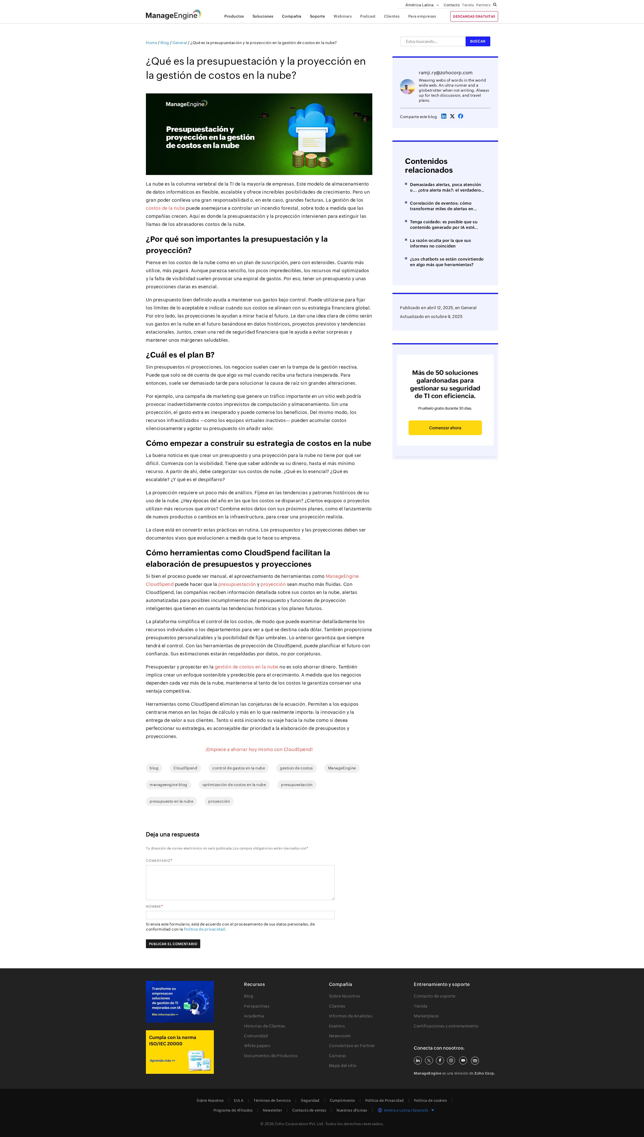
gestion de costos (296, 768)
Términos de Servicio (272, 1100)
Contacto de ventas (309, 1110)
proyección (219, 801)
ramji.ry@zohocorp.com (446, 72)
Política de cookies (430, 1100)
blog (154, 768)
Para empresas (422, 16)
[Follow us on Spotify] (475, 1061)
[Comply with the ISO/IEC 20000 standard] (180, 1052)
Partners (483, 5)
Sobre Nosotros (344, 996)
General (469, 307)
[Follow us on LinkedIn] (418, 1060)
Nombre (153, 906)
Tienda (468, 5)
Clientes (392, 16)
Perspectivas (257, 1006)
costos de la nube (165, 208)
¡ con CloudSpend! (259, 749)
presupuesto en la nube (171, 801)
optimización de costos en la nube (234, 785)
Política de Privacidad (384, 1100)
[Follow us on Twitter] (429, 1060)
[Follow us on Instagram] (451, 1060)
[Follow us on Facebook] (440, 1060)
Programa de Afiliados (233, 1110)
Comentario (158, 861)
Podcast (368, 16)
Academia (254, 1016)
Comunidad (256, 1036)
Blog (248, 996)
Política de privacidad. (205, 929)
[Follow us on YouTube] (463, 1060)
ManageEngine (342, 768)
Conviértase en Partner (352, 1045)
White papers (257, 1045)
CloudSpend (185, 768)
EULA (238, 1100)
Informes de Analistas (351, 1016)
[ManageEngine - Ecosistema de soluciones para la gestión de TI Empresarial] (173, 18)
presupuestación (297, 785)
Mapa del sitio (343, 1065)
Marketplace (426, 1016)
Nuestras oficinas (352, 1110)
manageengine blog (168, 785)
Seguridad (310, 1100)
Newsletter (272, 1110)
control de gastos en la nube (238, 768)
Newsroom (340, 1036)
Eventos (337, 1026)
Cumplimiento (342, 1100)
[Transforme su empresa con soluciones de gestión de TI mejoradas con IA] (180, 1002)
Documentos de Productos (271, 1055)
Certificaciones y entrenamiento (446, 1026)
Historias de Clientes (265, 1026)
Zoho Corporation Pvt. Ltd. (299, 1124)
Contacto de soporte (435, 996)
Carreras (337, 1055)
